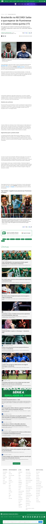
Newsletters (38, 478)
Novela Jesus (28, 503)
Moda (9, 486)
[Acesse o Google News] (29, 33)
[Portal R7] (2, 1)
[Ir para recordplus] (35, 517)
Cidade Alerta (28, 491)
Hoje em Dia (28, 500)
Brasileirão (4, 473)
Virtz (9, 496)
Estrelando (10, 480)
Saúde (19, 502)
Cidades (20, 478)
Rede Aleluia (38, 493)
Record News (32, 1)
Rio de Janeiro (21, 499)
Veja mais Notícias (16, 463)
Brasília (11, 1)
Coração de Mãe (28, 493)
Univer (37, 498)
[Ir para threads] (33, 517)
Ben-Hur (27, 483)
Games (10, 485)
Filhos (9, 483)
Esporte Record (28, 496)
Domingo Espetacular (29, 495)
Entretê (18, 1)
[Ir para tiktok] (37, 517)
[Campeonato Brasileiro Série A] (23, 4)
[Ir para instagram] (42, 1)
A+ (3, 36)
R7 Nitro (10, 490)
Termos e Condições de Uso (16, 516)
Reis (26, 506)
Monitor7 (20, 496)
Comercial (37, 475)
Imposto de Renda (21, 491)
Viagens (10, 495)
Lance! (4, 480)
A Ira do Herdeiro (28, 473)
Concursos (20, 480)
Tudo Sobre (20, 506)
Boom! (27, 485)
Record (28, 1)
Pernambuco (20, 497)
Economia (20, 484)
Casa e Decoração (11, 475)
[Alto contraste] (2, 36)
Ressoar (37, 496)
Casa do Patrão (28, 490)
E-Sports (4, 475)
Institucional (39, 469)
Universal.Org (38, 501)
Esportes (21, 1)
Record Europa (38, 488)
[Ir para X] (40, 1)
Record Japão (38, 490)
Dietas (10, 478)
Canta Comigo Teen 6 (29, 488)
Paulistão (4, 483)
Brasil (19, 473)
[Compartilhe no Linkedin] (26, 32)
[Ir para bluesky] (23, 517)
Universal (37, 500)
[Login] (44, 1)
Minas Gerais (20, 494)
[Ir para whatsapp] (42, 517)
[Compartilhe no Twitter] (23, 32)
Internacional (20, 492)
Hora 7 (19, 489)
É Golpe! (20, 487)
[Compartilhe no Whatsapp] (27, 32)
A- (5, 36)
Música (10, 488)
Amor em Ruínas (28, 475)
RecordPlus (37, 480)
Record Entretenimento (39, 486)
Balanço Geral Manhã (29, 480)
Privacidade (10, 516)
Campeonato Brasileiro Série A (12, 14)
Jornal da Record (28, 501)
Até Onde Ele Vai (28, 478)
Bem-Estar (10, 473)
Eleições (14, 1)
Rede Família (38, 495)
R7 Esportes (2, 14)
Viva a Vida (10, 498)
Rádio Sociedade (38, 483)
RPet (9, 493)
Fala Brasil (27, 498)
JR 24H (25, 1)
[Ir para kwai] (30, 517)
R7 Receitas (10, 491)
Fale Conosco (6, 516)
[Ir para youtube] (44, 517)
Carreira (37, 473)
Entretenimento (13, 469)
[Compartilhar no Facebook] (24, 32)
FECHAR (40, 521)
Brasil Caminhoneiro (29, 486)
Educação (20, 486)
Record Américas (38, 485)
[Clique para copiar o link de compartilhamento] (31, 32)
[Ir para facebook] (39, 1)
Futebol (6, 14)
